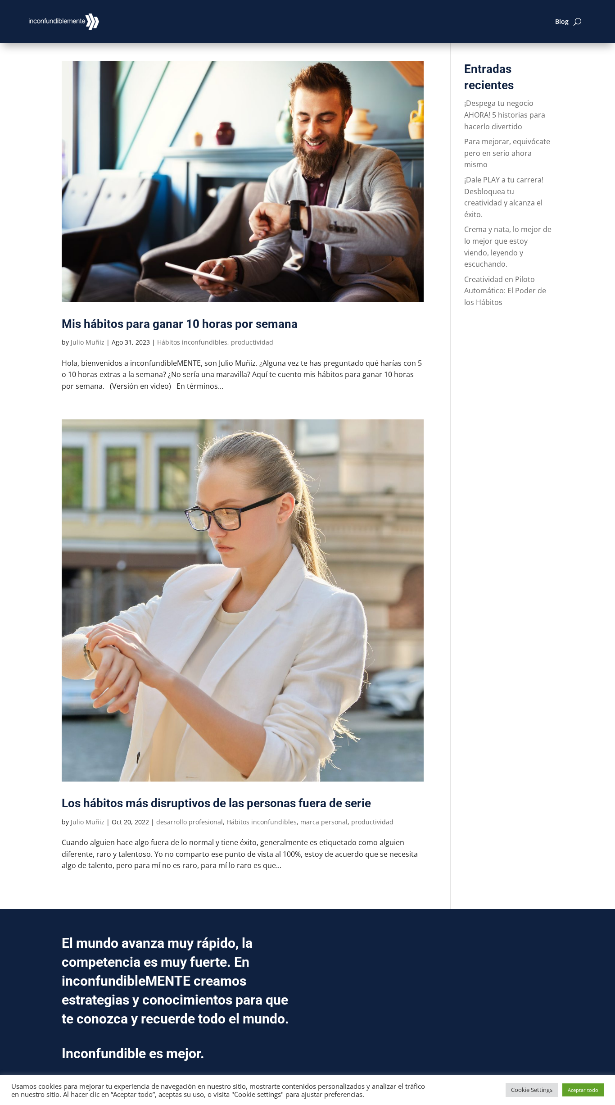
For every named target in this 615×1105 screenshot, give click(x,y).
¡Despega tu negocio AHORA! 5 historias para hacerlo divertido (504, 114)
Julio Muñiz (87, 342)
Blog (562, 21)
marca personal (324, 822)
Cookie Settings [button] (531, 1090)
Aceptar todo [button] (583, 1090)
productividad (252, 342)
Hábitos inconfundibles (192, 342)
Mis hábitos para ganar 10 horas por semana (180, 324)
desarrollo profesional (189, 822)
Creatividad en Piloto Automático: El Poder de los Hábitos (505, 290)
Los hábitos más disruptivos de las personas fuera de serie (216, 803)
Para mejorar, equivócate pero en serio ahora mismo (507, 152)
